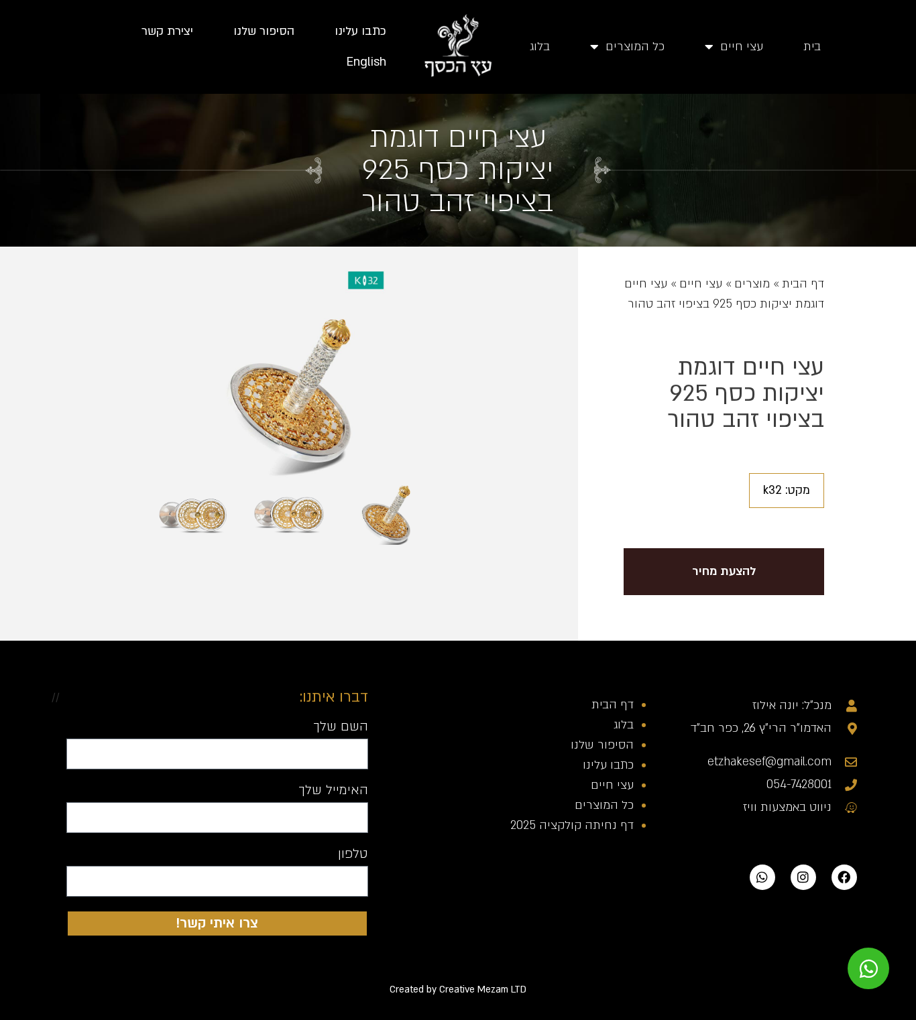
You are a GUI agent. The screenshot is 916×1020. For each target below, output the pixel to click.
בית (812, 46)
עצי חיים (741, 46)
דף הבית (803, 284)
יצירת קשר (167, 31)
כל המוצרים (635, 46)
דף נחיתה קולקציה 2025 (572, 825)
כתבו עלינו (360, 31)
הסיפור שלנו (263, 31)
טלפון (353, 854)
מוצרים (752, 284)
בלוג (540, 46)
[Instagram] (803, 877)
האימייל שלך (333, 791)
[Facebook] (844, 877)
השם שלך (340, 727)
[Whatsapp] (762, 877)
